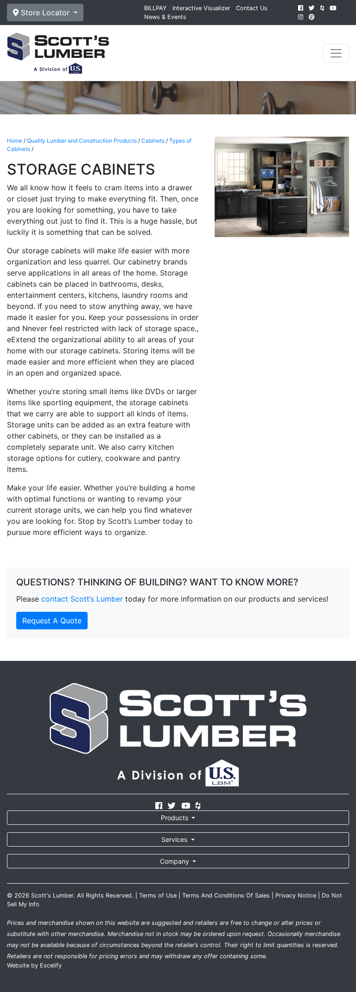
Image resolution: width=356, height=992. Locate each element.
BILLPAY (155, 8)
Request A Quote (52, 620)
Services (175, 839)
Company (175, 861)
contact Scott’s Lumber (82, 598)
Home (14, 140)
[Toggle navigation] (336, 53)
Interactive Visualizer (201, 8)
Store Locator (45, 12)
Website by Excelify (34, 965)
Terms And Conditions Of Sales (226, 895)
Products (175, 818)
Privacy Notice (295, 895)
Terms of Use (158, 895)
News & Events (165, 16)
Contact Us (251, 8)
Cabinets (153, 140)
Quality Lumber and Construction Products (82, 140)
